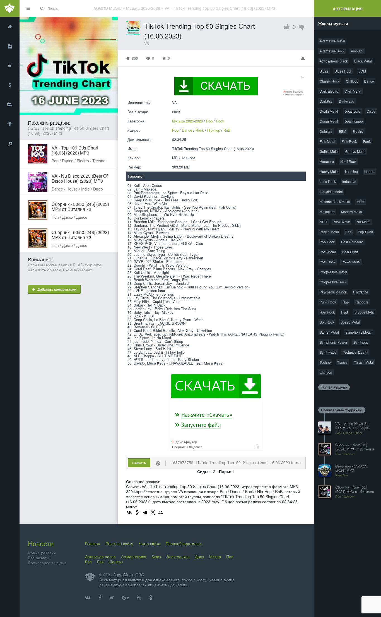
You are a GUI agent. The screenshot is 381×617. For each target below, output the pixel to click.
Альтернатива (133, 556)
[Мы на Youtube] (139, 597)
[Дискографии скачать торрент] (10, 46)
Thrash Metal (364, 362)
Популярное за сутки (47, 562)
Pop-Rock (327, 241)
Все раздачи (39, 557)
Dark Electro (329, 91)
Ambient (357, 51)
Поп (229, 556)
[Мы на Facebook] (99, 597)
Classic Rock (329, 81)
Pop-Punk (365, 231)
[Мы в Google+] (125, 597)
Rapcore (361, 302)
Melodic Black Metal (335, 201)
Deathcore (352, 111)
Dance (187, 130)
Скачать (139, 462)
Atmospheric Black (334, 61)
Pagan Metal (329, 231)
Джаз (199, 556)
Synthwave (328, 352)
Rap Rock (327, 312)
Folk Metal (327, 141)
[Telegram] (145, 512)
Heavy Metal (329, 171)
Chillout (352, 81)
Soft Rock (327, 322)
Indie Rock (328, 181)
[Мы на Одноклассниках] (151, 597)
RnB (226, 130)
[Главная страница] (10, 26)
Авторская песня (100, 556)
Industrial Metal (331, 191)
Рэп (88, 561)
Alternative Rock (332, 51)
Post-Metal (328, 251)
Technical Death (355, 352)
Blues (324, 71)
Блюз (156, 556)
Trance (342, 362)
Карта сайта (149, 543)
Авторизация (348, 8)
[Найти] (41, 8)
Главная (92, 543)
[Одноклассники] (137, 512)
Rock (220, 121)
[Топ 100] (10, 124)
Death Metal (329, 111)
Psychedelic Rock (333, 292)
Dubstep (326, 131)
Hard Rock (348, 161)
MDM (360, 201)
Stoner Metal (329, 332)
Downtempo (353, 121)
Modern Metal (351, 211)
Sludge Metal (365, 312)
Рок (100, 561)
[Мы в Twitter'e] (111, 597)
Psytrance (360, 292)
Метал (215, 556)
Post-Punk (350, 251)
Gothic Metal (329, 151)
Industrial (349, 181)
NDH (323, 221)
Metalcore (327, 211)
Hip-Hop (213, 130)
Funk (367, 141)
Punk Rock (328, 302)
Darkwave (346, 101)
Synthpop (361, 342)
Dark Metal (353, 91)
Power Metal (351, 261)
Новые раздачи (42, 552)
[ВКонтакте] (129, 512)
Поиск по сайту (119, 543)
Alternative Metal (332, 40)
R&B (344, 312)
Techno (325, 362)
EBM (342, 131)
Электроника (178, 556)
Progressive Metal (333, 271)
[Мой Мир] (160, 512)
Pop (209, 121)
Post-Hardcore (352, 241)
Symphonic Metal (358, 332)
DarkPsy (326, 101)
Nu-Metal (363, 221)
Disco (371, 111)
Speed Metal (350, 322)
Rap (346, 302)
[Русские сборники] (10, 65)
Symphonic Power (333, 342)
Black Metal (363, 61)
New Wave (342, 221)
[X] (152, 512)
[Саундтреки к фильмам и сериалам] (10, 143)
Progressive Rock (333, 281)
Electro (358, 131)
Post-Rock (327, 261)
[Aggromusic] (10, 8)
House (369, 171)
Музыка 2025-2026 (187, 121)
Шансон (326, 372)
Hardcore (327, 161)
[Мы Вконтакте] (87, 597)
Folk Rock (349, 141)
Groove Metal (355, 151)
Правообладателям (183, 543)
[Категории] (10, 104)
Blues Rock (343, 71)
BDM (362, 71)
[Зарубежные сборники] (10, 85)
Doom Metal (329, 121)
